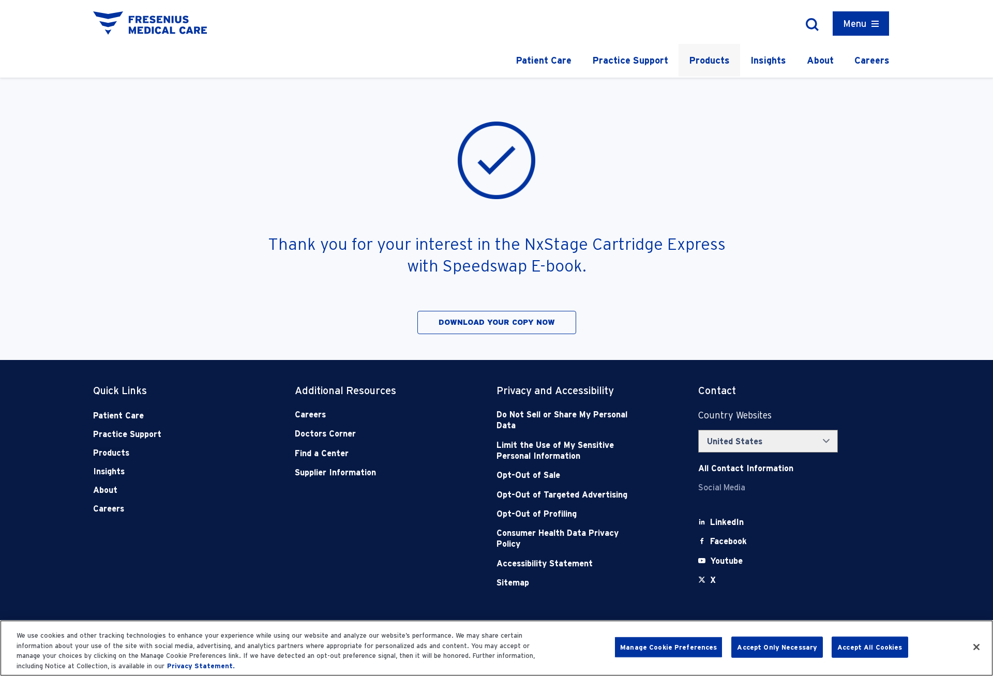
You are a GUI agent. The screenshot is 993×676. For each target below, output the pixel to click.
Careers (872, 60)
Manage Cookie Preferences (668, 647)
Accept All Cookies (869, 647)
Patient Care (543, 60)
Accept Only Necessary (777, 647)
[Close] (976, 647)
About (820, 60)
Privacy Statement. (201, 665)
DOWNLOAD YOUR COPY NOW (497, 322)
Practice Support (630, 60)
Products (709, 60)
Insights (768, 60)
